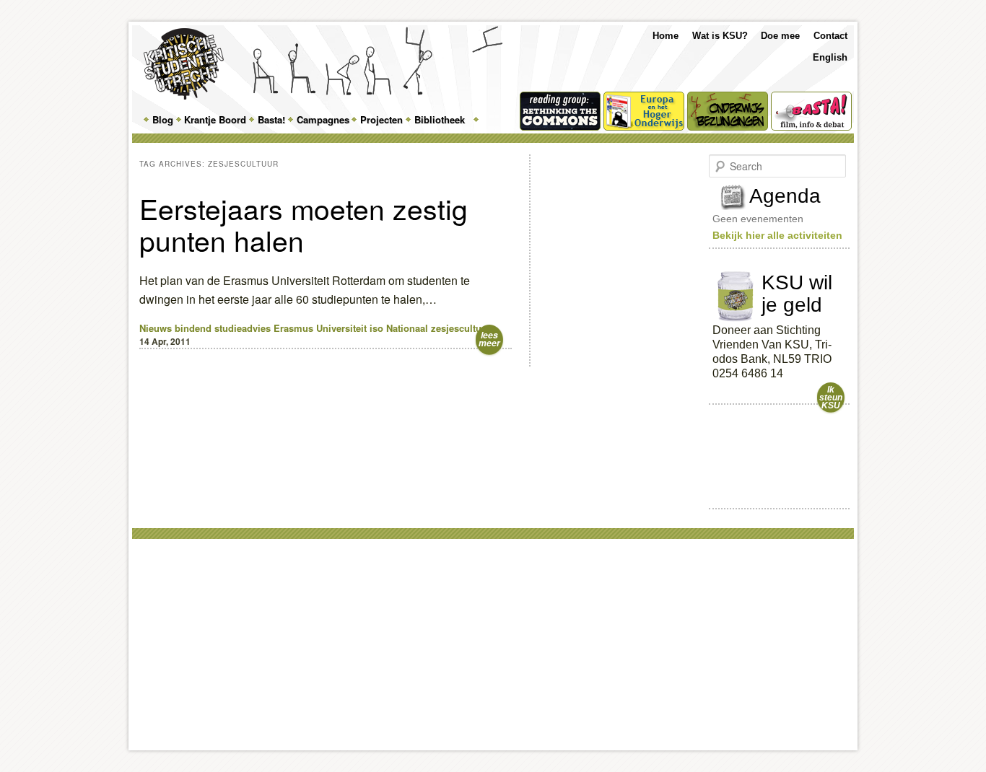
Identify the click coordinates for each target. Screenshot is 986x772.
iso (376, 328)
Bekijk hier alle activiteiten (777, 235)
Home (666, 35)
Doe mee (780, 35)
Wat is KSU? (720, 35)
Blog (162, 119)
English (830, 57)
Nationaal (407, 328)
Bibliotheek (439, 119)
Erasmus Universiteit (320, 328)
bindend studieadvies (223, 328)
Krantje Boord (215, 119)
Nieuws (155, 328)
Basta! (271, 119)
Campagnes (323, 119)
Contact (830, 35)
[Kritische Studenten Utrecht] (183, 63)
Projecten (381, 119)
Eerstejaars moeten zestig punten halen (303, 224)
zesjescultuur (461, 328)
